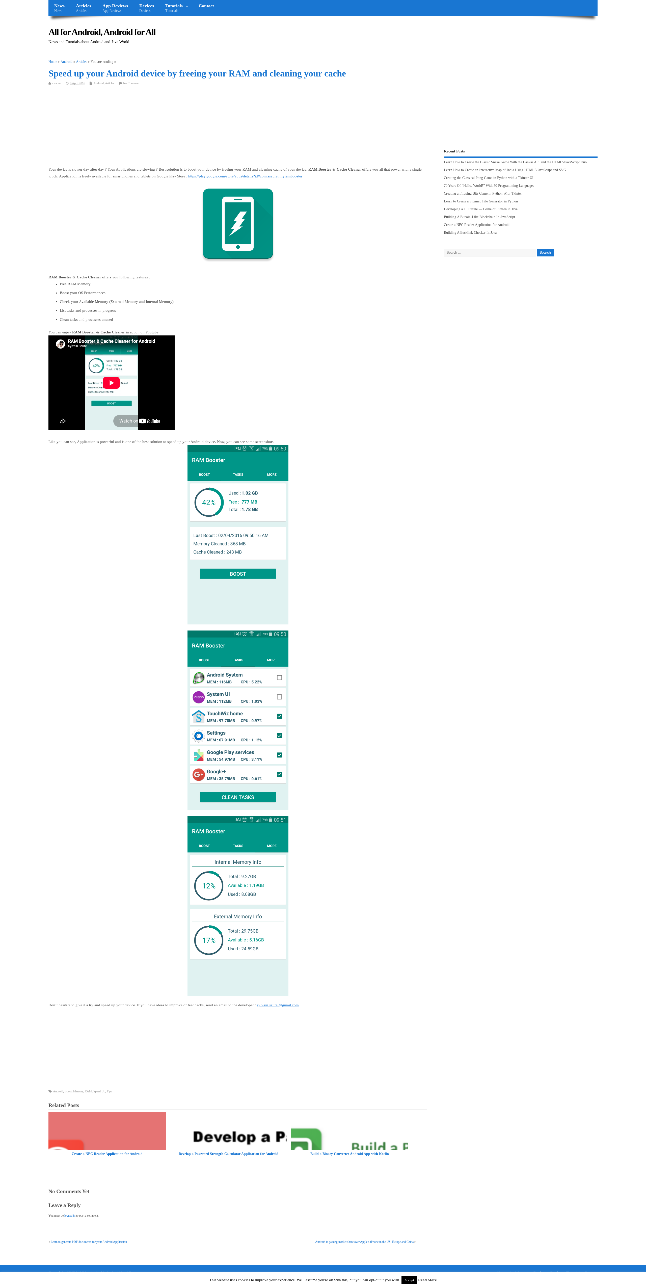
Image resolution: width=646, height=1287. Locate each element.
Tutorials (174, 8)
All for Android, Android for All (101, 32)
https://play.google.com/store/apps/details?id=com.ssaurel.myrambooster (245, 176)
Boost (68, 1091)
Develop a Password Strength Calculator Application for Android (228, 1154)
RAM (88, 1091)
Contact (206, 5)
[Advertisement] (199, 128)
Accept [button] (409, 1280)
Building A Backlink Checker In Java (470, 232)
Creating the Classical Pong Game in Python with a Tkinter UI (488, 178)
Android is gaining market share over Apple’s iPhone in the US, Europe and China (364, 1242)
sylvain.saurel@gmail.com (278, 1005)
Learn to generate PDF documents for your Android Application (89, 1242)
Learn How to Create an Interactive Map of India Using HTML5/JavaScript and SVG (505, 170)
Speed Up (99, 1091)
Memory (78, 1091)
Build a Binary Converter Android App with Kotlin (349, 1154)
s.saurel (56, 83)
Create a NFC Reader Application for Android (107, 1154)
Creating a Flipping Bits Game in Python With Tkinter (483, 193)
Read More (427, 1280)
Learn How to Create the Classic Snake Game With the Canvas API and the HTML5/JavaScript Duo (515, 162)
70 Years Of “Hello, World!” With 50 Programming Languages (489, 186)
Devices (146, 8)
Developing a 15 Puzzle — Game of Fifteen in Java (481, 209)
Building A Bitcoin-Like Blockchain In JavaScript (479, 217)
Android (99, 83)
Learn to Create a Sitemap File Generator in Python (481, 201)
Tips (109, 1091)
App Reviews (115, 8)
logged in (69, 1215)
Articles (83, 8)
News (59, 8)
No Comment (131, 83)
